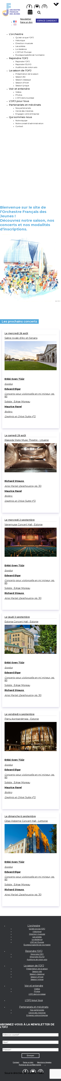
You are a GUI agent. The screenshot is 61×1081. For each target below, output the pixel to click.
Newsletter (25, 19)
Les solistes (20, 46)
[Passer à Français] (15, 22)
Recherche (39, 12)
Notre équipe (21, 120)
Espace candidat (47, 20)
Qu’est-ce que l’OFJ (24, 37)
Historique (20, 40)
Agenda (30, 11)
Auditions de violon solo (37, 959)
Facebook (29, 6)
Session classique (23, 79)
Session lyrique (22, 85)
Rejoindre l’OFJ (18, 58)
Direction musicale (24, 43)
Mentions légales (44, 1062)
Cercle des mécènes (37, 1013)
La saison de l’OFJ (20, 70)
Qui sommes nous (20, 117)
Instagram (44, 6)
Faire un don (26, 22)
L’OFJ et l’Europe (23, 52)
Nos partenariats (37, 1010)
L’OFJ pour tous (19, 101)
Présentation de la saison (26, 74)
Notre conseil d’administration (29, 123)
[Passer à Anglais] (15, 24)
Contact (19, 126)
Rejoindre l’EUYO (37, 957)
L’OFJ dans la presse (37, 994)
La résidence (21, 49)
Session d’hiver (22, 82)
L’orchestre (16, 34)
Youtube (37, 6)
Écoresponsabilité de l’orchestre (29, 55)
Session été (20, 77)
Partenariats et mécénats (25, 104)
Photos (37, 991)
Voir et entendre (19, 88)
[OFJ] (11, 15)
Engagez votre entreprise (37, 1015)
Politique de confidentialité (30, 1065)
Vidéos (37, 989)
